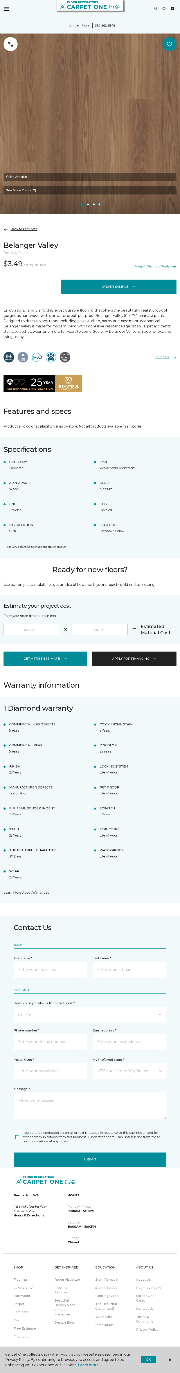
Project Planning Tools (151, 266)
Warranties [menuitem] (104, 1317)
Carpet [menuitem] (19, 1304)
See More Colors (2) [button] (21, 190)
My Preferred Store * (108, 1059)
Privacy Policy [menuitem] (147, 1330)
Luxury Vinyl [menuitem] (23, 1288)
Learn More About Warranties (26, 893)
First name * (23, 958)
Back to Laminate (24, 229)
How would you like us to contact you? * (44, 1003)
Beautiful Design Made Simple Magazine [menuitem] (65, 1307)
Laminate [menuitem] (21, 1312)
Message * (21, 1089)
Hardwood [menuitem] (22, 1296)
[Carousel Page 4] (99, 204)
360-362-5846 (105, 26)
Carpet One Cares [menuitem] (145, 1298)
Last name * (102, 958)
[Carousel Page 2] (88, 204)
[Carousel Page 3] (94, 204)
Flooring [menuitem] (20, 1279)
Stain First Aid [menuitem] (106, 1288)
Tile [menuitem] (17, 1320)
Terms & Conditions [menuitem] (144, 1319)
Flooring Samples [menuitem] (61, 1290)
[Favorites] (164, 9)
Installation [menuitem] (104, 1325)
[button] (156, 9)
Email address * (104, 1030)
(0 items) (172, 8)
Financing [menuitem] (21, 1337)
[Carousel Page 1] (81, 204)
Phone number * (26, 1030)
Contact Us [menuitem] (145, 1309)
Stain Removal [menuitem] (106, 1279)
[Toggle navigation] (6, 9)
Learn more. (88, 1365)
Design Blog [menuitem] (64, 1322)
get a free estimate (41, 659)
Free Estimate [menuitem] (25, 1328)
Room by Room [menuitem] (148, 1288)
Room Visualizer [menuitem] (67, 1279)
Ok (148, 1360)
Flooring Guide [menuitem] (107, 1296)
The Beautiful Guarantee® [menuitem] (106, 1306)
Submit (90, 1159)
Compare (162, 357)
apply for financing (130, 659)
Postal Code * (24, 1059)
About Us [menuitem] (143, 1279)
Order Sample (115, 287)
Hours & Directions (29, 1215)
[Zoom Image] (11, 44)
